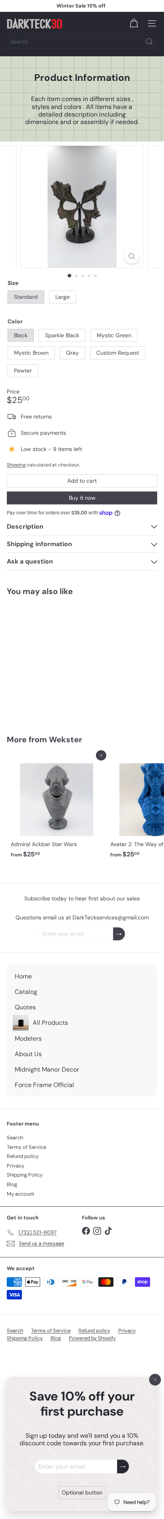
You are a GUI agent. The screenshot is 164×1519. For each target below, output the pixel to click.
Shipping (16, 465)
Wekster (65, 739)
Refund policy (23, 1156)
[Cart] (134, 23)
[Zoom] (132, 256)
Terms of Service (26, 1147)
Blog (12, 1184)
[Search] (149, 41)
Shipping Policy (25, 1174)
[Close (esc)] (155, 1379)
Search (15, 1137)
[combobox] (82, 41)
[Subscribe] (123, 1466)
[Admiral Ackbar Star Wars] (56, 808)
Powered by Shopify (92, 1338)
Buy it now (82, 497)
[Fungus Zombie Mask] (56, 660)
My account (20, 1193)
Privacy (15, 1165)
